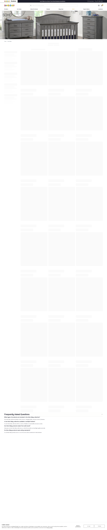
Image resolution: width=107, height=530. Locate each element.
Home (5, 41)
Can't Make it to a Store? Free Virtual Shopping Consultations (52, 1)
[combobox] (54, 5)
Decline (99, 526)
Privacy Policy (50, 527)
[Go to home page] (9, 5)
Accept (88, 526)
